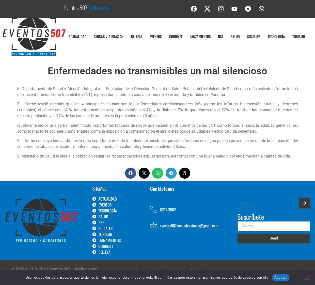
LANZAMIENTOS (200, 36)
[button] (130, 173)
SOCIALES (253, 36)
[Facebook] (194, 8)
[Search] (304, 203)
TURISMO (298, 36)
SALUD (235, 36)
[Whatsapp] (261, 8)
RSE (220, 36)
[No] (307, 277)
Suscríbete (250, 217)
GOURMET (175, 36)
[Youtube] (234, 8)
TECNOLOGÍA (276, 36)
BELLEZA (136, 36)
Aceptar (280, 277)
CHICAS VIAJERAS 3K (109, 36)
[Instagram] (221, 8)
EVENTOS (156, 36)
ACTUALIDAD (77, 36)
